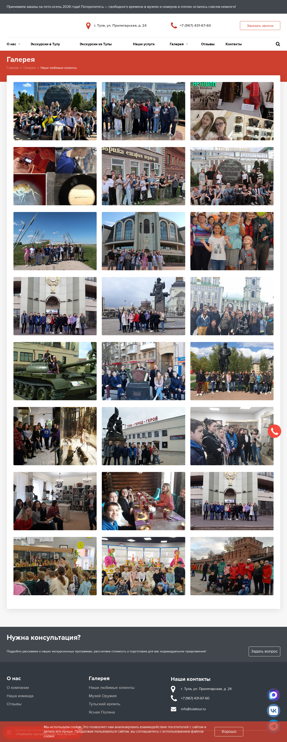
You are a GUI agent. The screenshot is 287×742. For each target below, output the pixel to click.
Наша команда (20, 696)
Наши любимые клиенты (112, 687)
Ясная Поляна (102, 712)
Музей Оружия (103, 696)
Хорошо (229, 731)
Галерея (177, 44)
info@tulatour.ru (193, 709)
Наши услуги (143, 44)
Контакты (234, 44)
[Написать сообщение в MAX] (273, 695)
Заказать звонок (260, 26)
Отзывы (208, 44)
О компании (18, 687)
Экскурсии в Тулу (45, 44)
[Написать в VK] (273, 710)
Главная (13, 68)
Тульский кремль (104, 704)
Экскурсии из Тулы (96, 44)
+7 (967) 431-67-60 (195, 25)
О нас (11, 44)
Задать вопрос (264, 651)
